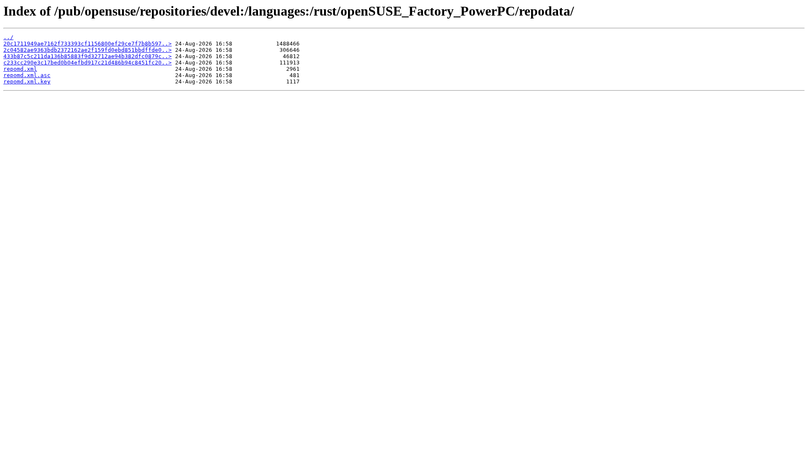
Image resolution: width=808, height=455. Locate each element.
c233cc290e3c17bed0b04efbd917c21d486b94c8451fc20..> (87, 62)
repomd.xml (20, 69)
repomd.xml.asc (26, 75)
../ (8, 37)
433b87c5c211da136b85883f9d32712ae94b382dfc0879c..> (87, 56)
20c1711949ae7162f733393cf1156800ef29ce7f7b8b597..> (87, 43)
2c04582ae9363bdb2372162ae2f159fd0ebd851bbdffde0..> (87, 50)
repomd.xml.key (26, 81)
